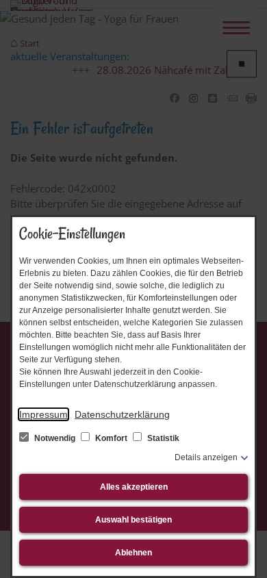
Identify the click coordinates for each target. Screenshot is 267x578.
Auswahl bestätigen (133, 520)
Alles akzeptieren (134, 487)
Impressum (43, 414)
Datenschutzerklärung (122, 414)
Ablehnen (133, 552)
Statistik (162, 438)
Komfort (111, 438)
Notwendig (54, 438)
